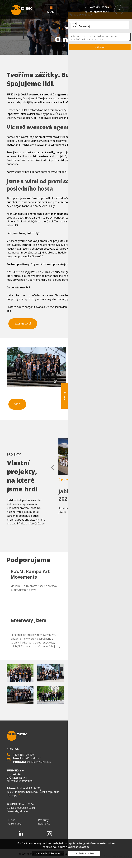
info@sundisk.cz (31, 758)
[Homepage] (20, 10)
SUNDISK (67, 28)
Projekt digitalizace (17, 811)
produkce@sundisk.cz (39, 762)
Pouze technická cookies (48, 853)
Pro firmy (43, 820)
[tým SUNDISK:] (50, 685)
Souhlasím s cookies (84, 853)
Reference (44, 823)
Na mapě (12, 795)
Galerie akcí (15, 823)
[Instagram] (49, 833)
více (17, 404)
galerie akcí (22, 323)
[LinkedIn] (21, 833)
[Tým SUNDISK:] (20, 685)
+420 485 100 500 (23, 754)
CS (118, 9)
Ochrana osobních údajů (21, 807)
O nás (11, 820)
